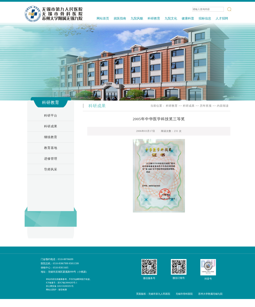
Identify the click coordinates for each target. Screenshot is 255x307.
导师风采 (50, 169)
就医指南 (120, 18)
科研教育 (154, 18)
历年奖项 (206, 105)
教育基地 (50, 148)
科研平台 (50, 115)
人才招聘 (222, 18)
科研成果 (50, 126)
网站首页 (103, 18)
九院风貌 (137, 18)
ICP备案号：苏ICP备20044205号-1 (61, 282)
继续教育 (50, 137)
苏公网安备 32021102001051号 (60, 286)
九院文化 (171, 18)
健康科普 (188, 18)
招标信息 (205, 18)
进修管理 (50, 158)
